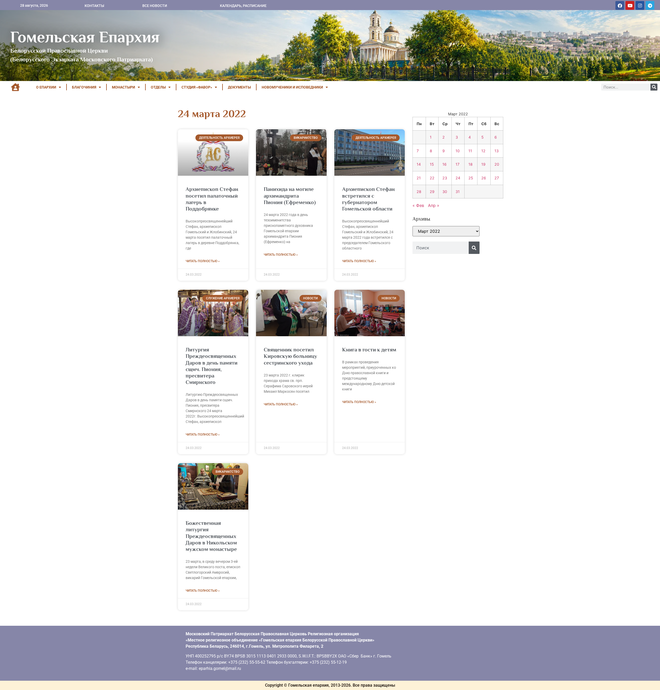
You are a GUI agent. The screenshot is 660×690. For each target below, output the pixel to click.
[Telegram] (650, 5)
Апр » (433, 205)
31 (458, 191)
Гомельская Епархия (85, 37)
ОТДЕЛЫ (158, 87)
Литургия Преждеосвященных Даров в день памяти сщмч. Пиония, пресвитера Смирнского (211, 366)
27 (496, 178)
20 (496, 164)
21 (419, 178)
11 (470, 151)
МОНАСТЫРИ (123, 87)
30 (444, 191)
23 (444, 178)
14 (419, 164)
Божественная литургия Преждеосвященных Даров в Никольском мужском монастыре (211, 536)
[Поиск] (653, 87)
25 (470, 178)
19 (483, 164)
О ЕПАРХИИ (46, 87)
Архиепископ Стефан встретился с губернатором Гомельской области (368, 199)
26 (483, 178)
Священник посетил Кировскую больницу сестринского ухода (290, 356)
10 (458, 151)
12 (483, 151)
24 (458, 178)
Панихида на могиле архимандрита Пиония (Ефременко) (290, 195)
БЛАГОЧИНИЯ (84, 87)
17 (457, 164)
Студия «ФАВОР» (197, 87)
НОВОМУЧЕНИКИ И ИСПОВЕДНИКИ (292, 87)
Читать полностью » (203, 261)
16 (444, 164)
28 (419, 191)
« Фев (418, 205)
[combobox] (440, 248)
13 (496, 151)
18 (470, 164)
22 (432, 178)
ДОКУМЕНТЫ (239, 87)
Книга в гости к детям (369, 350)
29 (432, 191)
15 (432, 164)
